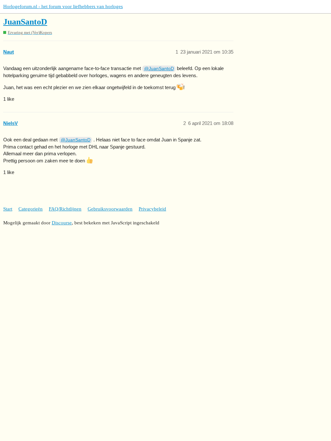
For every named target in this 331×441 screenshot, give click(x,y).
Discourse (62, 222)
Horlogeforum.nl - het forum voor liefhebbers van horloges (63, 6)
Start (7, 208)
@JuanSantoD (159, 68)
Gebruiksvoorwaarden (110, 208)
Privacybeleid (152, 208)
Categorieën (30, 208)
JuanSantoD (25, 21)
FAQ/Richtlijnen (65, 208)
